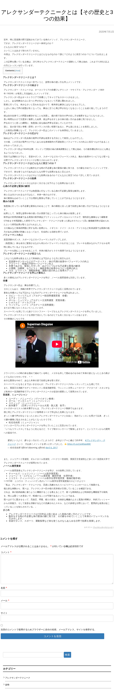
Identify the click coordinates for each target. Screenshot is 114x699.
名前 (4, 587)
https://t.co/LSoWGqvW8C (79, 444)
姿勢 (7, 684)
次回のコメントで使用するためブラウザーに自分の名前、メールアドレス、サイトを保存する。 (48, 629)
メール (5, 600)
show (17, 70)
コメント (6, 552)
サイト (4, 612)
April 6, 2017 (52, 447)
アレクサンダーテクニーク (103, 527)
